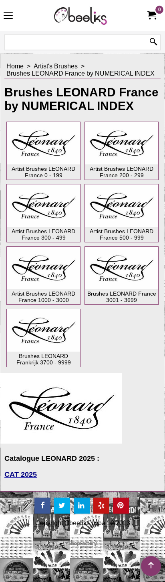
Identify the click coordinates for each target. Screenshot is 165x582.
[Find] (153, 42)
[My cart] (151, 15)
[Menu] (8, 16)
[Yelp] (101, 506)
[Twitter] (62, 506)
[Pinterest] (121, 506)
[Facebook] (42, 506)
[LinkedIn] (82, 506)
